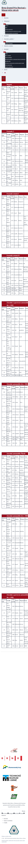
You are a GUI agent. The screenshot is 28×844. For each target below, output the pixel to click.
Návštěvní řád (7, 61)
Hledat (23, 811)
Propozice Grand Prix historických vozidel (13, 31)
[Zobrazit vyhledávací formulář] (3, 14)
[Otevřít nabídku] (4, 78)
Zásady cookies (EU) (9, 67)
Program (6, 35)
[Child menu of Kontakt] (4, 52)
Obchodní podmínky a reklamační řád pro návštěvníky (15, 59)
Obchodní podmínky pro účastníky (11, 33)
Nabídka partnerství (9, 43)
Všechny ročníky (8, 46)
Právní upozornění (8, 65)
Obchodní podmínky (5, 840)
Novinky (6, 18)
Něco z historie (8, 55)
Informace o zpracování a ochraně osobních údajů (14, 63)
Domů (5, 69)
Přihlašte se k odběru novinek (6, 836)
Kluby (6, 27)
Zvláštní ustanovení (9, 29)
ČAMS (6, 53)
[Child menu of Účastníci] (4, 24)
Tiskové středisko (8, 57)
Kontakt (6, 818)
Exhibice (6, 25)
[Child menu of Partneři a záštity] (4, 41)
